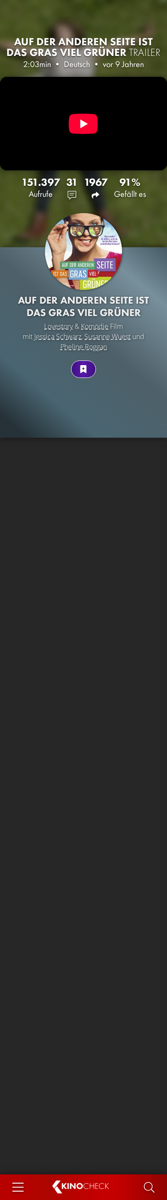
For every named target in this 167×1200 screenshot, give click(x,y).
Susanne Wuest (107, 336)
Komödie (94, 326)
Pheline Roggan (83, 346)
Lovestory (58, 326)
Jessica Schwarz (57, 336)
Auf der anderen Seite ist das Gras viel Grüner (83, 47)
